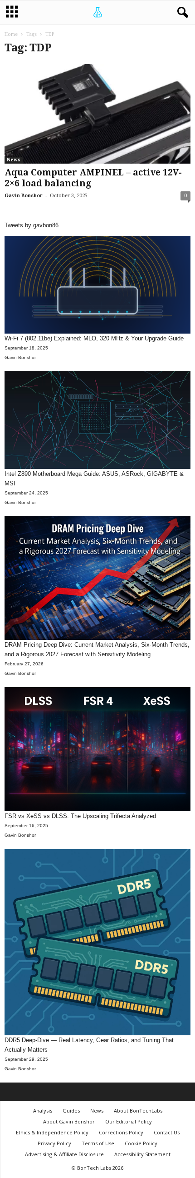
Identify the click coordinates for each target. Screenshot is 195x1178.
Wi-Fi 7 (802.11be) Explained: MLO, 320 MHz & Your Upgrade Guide (94, 338)
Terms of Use (98, 1143)
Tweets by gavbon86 (31, 225)
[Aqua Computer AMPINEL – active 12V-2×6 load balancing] (97, 114)
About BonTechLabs (138, 1110)
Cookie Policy (141, 1143)
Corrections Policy (121, 1132)
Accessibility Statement (142, 1154)
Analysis (42, 1110)
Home (11, 34)
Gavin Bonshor (24, 196)
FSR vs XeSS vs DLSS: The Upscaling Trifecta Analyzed (80, 816)
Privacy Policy (54, 1143)
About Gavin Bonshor (69, 1121)
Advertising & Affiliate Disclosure (64, 1154)
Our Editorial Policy (128, 1121)
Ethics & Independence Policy (52, 1132)
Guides (71, 1110)
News (13, 159)
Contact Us (167, 1132)
